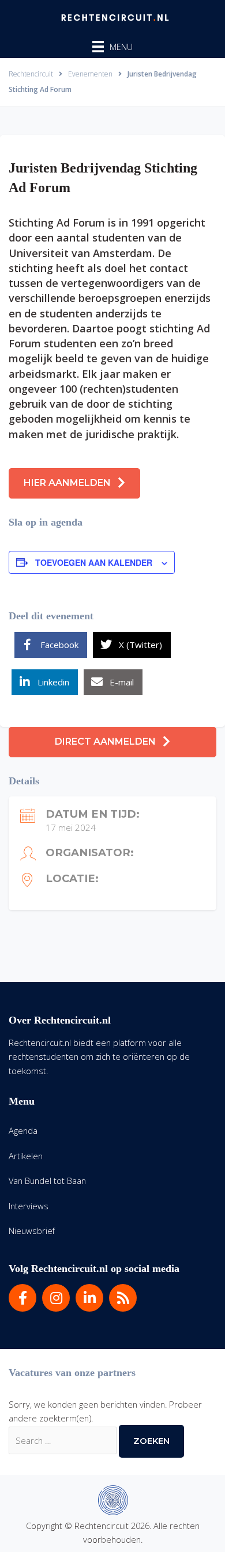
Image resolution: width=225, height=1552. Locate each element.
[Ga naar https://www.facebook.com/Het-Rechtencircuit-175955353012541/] (22, 1298)
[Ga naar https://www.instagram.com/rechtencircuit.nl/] (56, 1298)
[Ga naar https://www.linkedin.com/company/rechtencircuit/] (89, 1298)
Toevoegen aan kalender (93, 562)
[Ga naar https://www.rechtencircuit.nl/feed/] (123, 1298)
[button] (74, 483)
